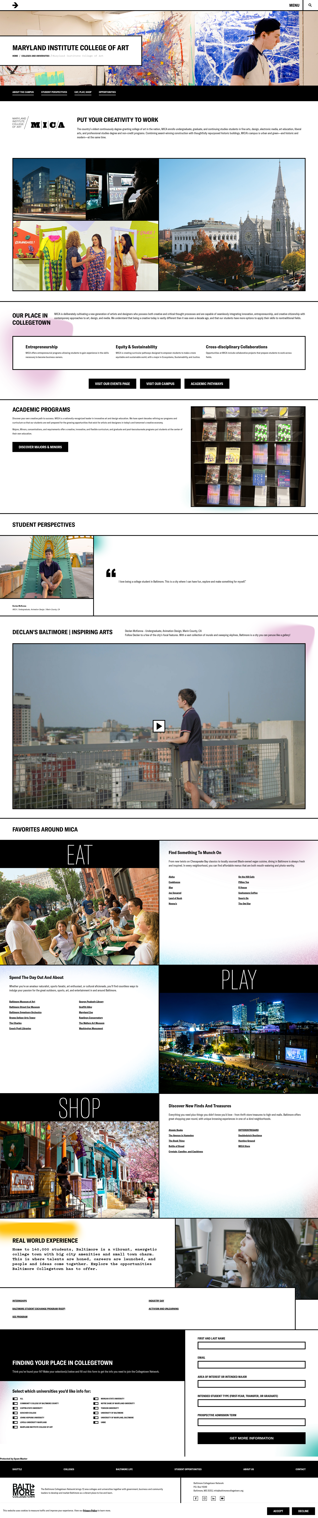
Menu (294, 5)
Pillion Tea (243, 882)
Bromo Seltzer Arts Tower (22, 1017)
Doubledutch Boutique (250, 1135)
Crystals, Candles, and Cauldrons (186, 1151)
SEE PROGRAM (19, 1316)
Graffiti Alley (85, 1006)
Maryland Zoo (86, 1012)
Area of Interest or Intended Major (222, 1377)
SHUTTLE (17, 1469)
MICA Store (244, 1146)
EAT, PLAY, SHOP (83, 92)
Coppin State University (31, 1408)
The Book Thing (177, 1140)
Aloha (172, 876)
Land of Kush (175, 898)
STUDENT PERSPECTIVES (54, 92)
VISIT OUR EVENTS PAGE (112, 383)
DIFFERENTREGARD (248, 1130)
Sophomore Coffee (248, 892)
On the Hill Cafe (246, 876)
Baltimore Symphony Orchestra (25, 1012)
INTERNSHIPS (19, 1300)
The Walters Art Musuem (91, 1023)
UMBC (103, 1422)
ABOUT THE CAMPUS (23, 92)
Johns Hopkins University (32, 1417)
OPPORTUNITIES (107, 92)
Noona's (173, 903)
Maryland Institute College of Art (36, 1427)
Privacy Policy (90, 1510)
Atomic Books (176, 1130)
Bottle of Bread (176, 1146)
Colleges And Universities (35, 55)
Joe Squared (175, 892)
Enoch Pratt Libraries (20, 1028)
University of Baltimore (112, 1413)
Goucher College (28, 1413)
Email (201, 1357)
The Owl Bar (244, 903)
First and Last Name (211, 1338)
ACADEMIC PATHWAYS (207, 383)
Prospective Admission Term (217, 1415)
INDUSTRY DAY (156, 1300)
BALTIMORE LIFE (124, 1469)
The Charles (15, 1023)
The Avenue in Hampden (181, 1135)
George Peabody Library (91, 1001)
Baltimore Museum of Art (22, 1001)
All (21, 1398)
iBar (171, 887)
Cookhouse (174, 882)
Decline (303, 1511)
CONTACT (301, 1469)
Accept (278, 1511)
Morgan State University (112, 1398)
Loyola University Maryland (33, 1422)
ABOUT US (248, 1469)
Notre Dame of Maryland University (118, 1403)
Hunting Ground (246, 1140)
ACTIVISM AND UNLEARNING (164, 1308)
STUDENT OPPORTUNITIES (188, 1469)
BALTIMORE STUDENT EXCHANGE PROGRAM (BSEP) (38, 1308)
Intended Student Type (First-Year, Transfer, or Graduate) (238, 1396)
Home (15, 55)
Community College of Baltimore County (39, 1403)
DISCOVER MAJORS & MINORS (40, 447)
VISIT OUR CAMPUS (160, 383)
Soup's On (243, 898)
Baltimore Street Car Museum (24, 1006)
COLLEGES (69, 1469)
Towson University (110, 1408)
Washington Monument (91, 1028)
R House (242, 887)
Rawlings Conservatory (91, 1017)
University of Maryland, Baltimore (117, 1417)
